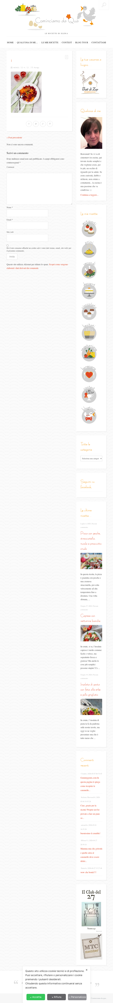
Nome (10, 207)
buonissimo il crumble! (90, 833)
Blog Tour (81, 42)
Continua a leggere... (89, 194)
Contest (67, 42)
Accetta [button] (36, 997)
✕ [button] (87, 969)
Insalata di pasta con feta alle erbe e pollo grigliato (90, 689)
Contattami (99, 42)
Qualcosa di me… (27, 42)
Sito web (10, 232)
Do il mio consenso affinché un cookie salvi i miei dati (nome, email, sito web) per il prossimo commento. (39, 249)
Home (10, 42)
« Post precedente (14, 137)
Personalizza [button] (78, 997)
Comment (10, 167)
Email (10, 219)
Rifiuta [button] (57, 997)
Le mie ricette (49, 42)
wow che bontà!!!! (88, 872)
